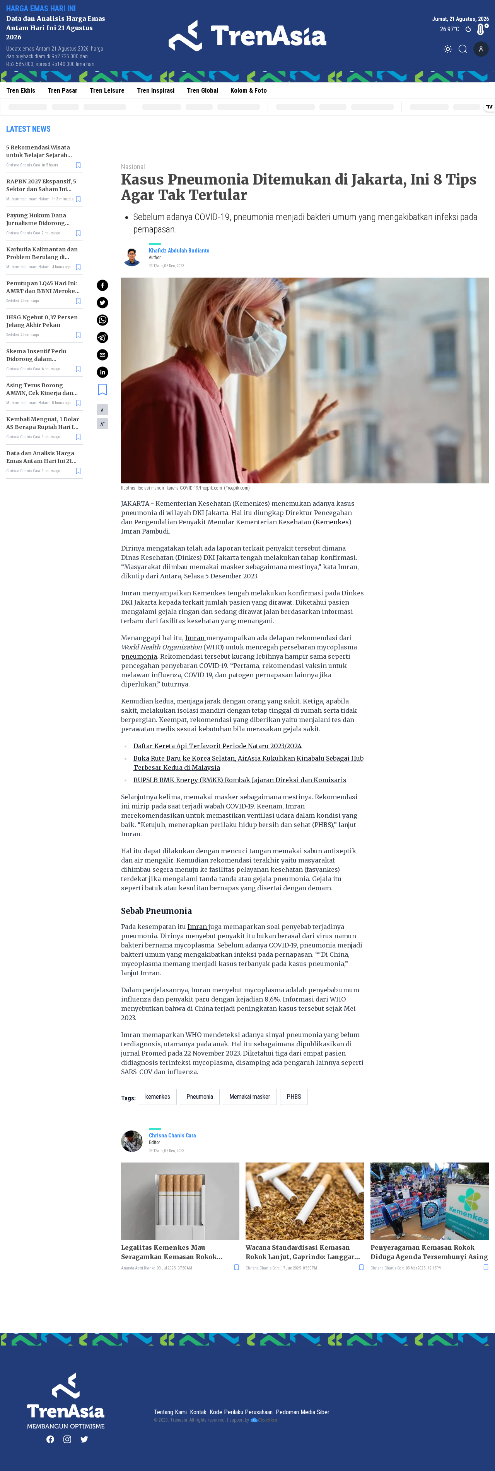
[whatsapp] (102, 320)
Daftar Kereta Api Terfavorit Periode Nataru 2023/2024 (217, 746)
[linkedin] (102, 372)
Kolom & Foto (248, 90)
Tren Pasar (62, 90)
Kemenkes (332, 522)
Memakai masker (249, 1096)
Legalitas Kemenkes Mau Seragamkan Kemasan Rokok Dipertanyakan (169, 1252)
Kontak (198, 1412)
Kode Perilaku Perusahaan (241, 1412)
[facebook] (102, 285)
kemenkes (157, 1096)
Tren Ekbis (20, 90)
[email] (102, 355)
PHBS (294, 1096)
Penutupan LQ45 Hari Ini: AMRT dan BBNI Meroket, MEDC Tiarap (42, 291)
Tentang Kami (170, 1412)
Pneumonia (199, 1096)
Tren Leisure (107, 90)
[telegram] (102, 337)
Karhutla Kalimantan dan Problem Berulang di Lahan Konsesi (42, 257)
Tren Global (202, 90)
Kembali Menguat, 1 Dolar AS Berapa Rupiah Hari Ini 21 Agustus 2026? (42, 427)
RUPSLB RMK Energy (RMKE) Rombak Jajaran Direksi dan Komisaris (239, 780)
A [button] (102, 410)
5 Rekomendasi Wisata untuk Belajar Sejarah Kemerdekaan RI (38, 155)
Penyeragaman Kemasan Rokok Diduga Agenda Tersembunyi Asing (429, 1252)
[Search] (465, 49)
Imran (195, 638)
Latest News (28, 129)
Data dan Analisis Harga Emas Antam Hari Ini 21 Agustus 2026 (55, 28)
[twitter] (102, 302)
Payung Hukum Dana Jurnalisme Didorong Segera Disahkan (36, 223)
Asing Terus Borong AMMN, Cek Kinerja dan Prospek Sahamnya (39, 393)
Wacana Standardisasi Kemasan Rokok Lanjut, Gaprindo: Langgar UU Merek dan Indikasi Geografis (301, 1252)
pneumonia (139, 656)
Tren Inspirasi (155, 90)
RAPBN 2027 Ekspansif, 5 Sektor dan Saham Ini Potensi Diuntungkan (41, 189)
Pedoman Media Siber (302, 1412)
